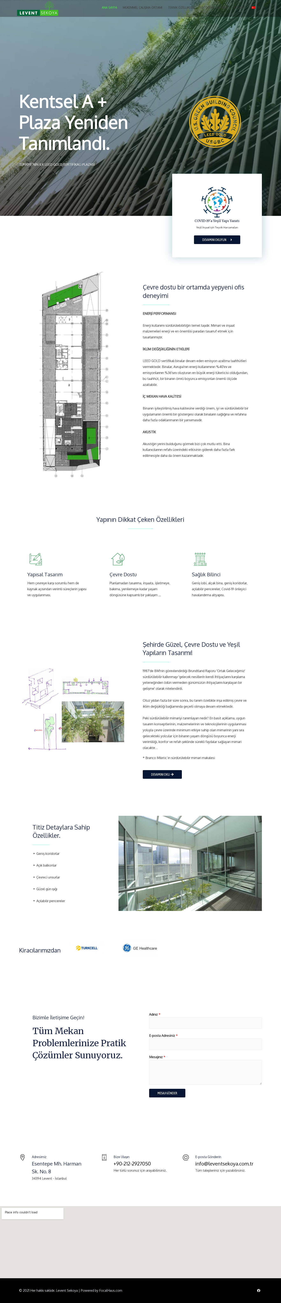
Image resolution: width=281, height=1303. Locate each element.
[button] (162, 774)
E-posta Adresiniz (163, 1035)
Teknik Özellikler (181, 7)
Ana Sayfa (109, 7)
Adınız (154, 1014)
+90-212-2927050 (132, 1163)
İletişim (239, 7)
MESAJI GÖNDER (167, 1093)
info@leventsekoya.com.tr (224, 1163)
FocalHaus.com (110, 1290)
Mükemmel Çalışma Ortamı (142, 7)
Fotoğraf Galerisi (214, 7)
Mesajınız (157, 1057)
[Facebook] (258, 1291)
